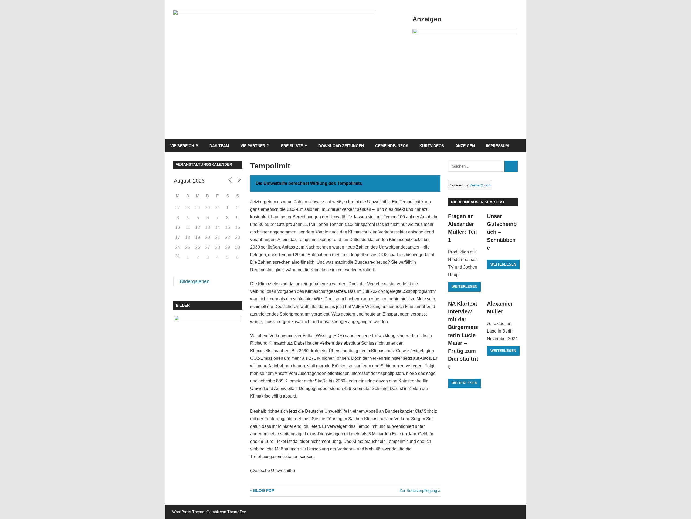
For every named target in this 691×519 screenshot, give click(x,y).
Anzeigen (465, 146)
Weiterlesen (464, 286)
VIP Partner (253, 146)
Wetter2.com (481, 185)
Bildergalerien (194, 281)
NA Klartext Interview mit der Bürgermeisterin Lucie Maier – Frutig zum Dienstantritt (463, 335)
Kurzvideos (431, 146)
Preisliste (292, 146)
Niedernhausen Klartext (478, 202)
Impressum (497, 146)
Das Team (219, 146)
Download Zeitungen (341, 146)
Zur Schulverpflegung (418, 490)
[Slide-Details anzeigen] (465, 32)
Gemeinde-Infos (391, 146)
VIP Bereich (182, 146)
